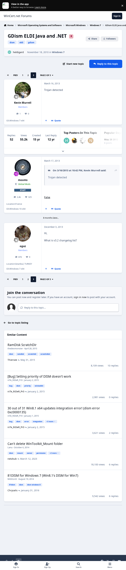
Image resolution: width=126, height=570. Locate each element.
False (47, 197)
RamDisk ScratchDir (22, 345)
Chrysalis (13, 490)
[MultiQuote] (46, 120)
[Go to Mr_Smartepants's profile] (82, 140)
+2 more (53, 453)
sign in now (80, 297)
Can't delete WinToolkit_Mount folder (35, 444)
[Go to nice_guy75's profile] (91, 140)
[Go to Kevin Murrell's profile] (23, 90)
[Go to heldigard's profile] (9, 52)
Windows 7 (58, 52)
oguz (23, 246)
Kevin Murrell (22, 102)
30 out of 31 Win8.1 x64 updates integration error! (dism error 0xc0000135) (54, 410)
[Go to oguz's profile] (23, 233)
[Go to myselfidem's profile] (74, 140)
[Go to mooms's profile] (23, 167)
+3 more (49, 421)
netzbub (12, 458)
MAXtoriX (12, 478)
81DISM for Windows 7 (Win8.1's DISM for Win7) (43, 475)
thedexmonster (15, 348)
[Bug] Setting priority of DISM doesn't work (39, 376)
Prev (15, 75)
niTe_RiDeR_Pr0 (15, 380)
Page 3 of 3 (45, 75)
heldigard (18, 52)
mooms (23, 180)
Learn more (6, 5)
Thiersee (12, 359)
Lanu (10, 447)
